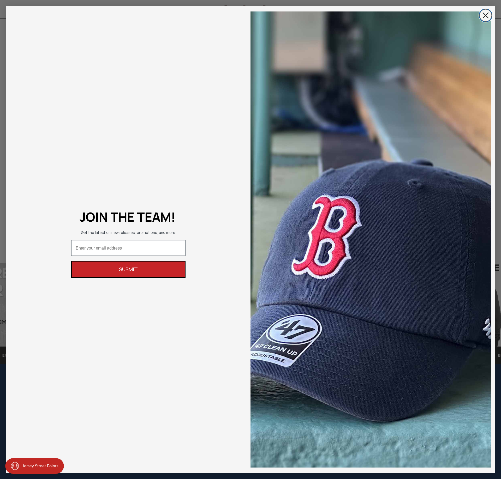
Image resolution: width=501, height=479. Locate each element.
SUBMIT (128, 269)
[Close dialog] (485, 15)
